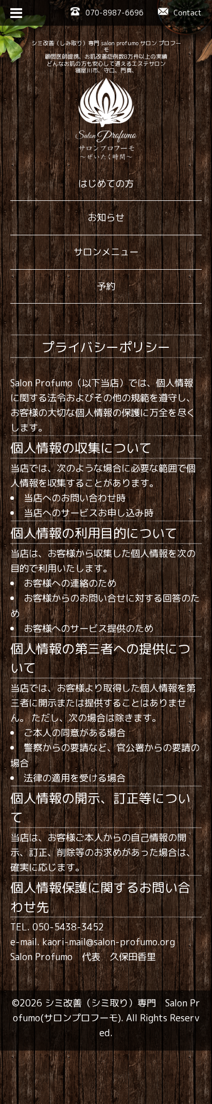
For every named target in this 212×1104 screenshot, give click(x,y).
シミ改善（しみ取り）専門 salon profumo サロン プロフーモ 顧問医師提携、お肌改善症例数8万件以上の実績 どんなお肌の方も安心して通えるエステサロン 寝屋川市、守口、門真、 (106, 56)
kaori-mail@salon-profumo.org (108, 941)
